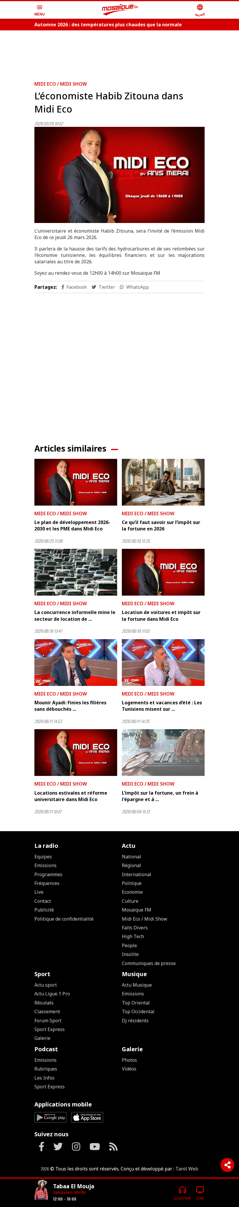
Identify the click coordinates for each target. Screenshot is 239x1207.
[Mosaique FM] (120, 10)
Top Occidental (138, 1011)
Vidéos (129, 1069)
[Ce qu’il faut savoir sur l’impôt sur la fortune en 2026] (163, 482)
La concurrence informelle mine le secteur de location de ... (74, 615)
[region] (119, 53)
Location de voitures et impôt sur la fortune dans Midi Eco (161, 615)
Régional (131, 865)
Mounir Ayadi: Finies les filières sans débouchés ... (70, 705)
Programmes (48, 874)
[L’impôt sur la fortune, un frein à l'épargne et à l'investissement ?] (163, 752)
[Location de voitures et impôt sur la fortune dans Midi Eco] (163, 572)
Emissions (45, 865)
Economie (132, 892)
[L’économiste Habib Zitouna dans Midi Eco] (119, 175)
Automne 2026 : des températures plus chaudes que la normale (108, 24)
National (131, 856)
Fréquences (46, 883)
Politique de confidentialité (64, 919)
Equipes (43, 856)
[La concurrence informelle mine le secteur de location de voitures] (75, 572)
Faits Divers (135, 927)
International (136, 874)
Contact (42, 901)
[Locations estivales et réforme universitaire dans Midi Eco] (75, 752)
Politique (132, 883)
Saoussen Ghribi (69, 1192)
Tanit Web (186, 1169)
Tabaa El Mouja (73, 1186)
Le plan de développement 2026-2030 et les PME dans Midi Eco (72, 525)
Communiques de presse (149, 963)
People (129, 945)
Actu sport (45, 985)
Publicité (44, 910)
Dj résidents (135, 1020)
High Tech (133, 936)
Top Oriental (136, 1003)
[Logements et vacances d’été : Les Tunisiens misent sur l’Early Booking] (163, 662)
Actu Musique (137, 985)
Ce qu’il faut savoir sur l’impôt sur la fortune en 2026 (161, 525)
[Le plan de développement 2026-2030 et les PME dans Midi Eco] (75, 482)
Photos (129, 1060)
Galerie (42, 1038)
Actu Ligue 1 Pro (52, 993)
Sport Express (49, 1029)
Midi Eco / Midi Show (60, 84)
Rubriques (45, 1069)
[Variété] (41, 1190)
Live (38, 892)
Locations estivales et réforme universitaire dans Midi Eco (70, 796)
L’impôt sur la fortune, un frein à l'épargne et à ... (160, 796)
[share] (227, 1165)
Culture (130, 901)
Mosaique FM (136, 910)
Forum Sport (47, 1020)
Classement (47, 1011)
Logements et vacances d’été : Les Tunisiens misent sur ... (162, 705)
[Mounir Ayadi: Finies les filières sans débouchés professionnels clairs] (75, 662)
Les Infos (44, 1078)
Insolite (130, 954)
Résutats (44, 1003)
